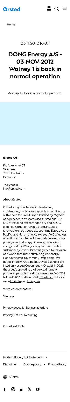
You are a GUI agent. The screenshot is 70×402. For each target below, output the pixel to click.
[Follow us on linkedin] (21, 389)
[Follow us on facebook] (4, 389)
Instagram (33, 281)
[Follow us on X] (29, 389)
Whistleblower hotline (17, 289)
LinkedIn (15, 281)
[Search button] (56, 8)
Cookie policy (32, 364)
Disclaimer (10, 364)
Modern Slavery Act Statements (23, 357)
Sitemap (8, 296)
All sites (13, 376)
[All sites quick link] (49, 8)
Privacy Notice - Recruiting (20, 315)
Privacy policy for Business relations (25, 307)
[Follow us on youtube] (37, 389)
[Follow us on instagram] (13, 389)
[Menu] (64, 8)
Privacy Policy (57, 364)
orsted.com (46, 277)
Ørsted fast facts (13, 326)
